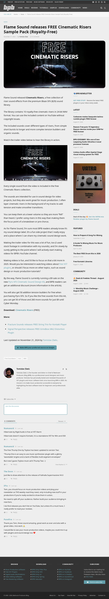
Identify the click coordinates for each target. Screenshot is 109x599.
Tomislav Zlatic (23, 37)
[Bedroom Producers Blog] (9, 8)
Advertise (92, 595)
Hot (19, 358)
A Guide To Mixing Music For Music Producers (88, 244)
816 (87, 284)
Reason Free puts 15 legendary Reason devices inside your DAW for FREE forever (88, 129)
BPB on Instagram (65, 579)
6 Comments (35, 37)
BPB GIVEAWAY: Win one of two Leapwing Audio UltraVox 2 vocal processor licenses (87, 141)
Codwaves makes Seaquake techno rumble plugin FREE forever (88, 118)
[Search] (101, 7)
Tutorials (44, 8)
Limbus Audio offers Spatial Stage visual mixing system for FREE (87, 153)
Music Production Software (15, 569)
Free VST (10, 2)
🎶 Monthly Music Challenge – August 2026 (86, 289)
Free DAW (29, 2)
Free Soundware (10, 358)
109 (87, 294)
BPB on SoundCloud (66, 577)
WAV (25, 358)
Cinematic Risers (24, 310)
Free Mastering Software (14, 579)
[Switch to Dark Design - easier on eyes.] (105, 8)
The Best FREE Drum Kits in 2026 (86, 253)
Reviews (34, 8)
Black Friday (59, 2)
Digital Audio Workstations (15, 574)
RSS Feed (89, 577)
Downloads (64, 8)
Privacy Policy (82, 595)
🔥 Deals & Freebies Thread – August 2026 (88, 279)
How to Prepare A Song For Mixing (87, 235)
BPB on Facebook (65, 572)
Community (76, 8)
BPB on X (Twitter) (65, 574)
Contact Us (101, 595)
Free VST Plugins (11, 572)
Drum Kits (49, 2)
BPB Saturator (37, 579)
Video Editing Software (13, 577)
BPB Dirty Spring (38, 577)
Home (20, 8)
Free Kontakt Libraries (82, 261)
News (85, 8)
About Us (52, 595)
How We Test (71, 595)
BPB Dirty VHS (37, 572)
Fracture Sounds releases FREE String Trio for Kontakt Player (37, 324)
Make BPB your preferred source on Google (37, 347)
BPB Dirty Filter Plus (39, 569)
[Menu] (5, 2)
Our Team (61, 595)
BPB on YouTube (65, 569)
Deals (26, 8)
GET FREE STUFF (79, 100)
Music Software (39, 2)
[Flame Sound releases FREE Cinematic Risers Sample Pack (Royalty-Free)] (54, 64)
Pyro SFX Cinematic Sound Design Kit (26, 281)
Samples (53, 8)
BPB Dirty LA (36, 574)
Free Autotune (19, 2)
